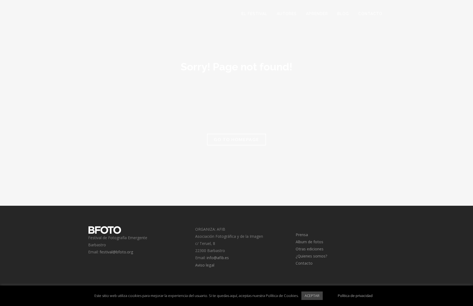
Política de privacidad (355, 295)
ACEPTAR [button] (312, 295)
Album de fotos (309, 241)
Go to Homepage (236, 139)
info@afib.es (218, 257)
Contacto (304, 263)
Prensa (302, 234)
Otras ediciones (310, 248)
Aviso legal (204, 265)
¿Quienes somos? (311, 256)
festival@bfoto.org (116, 251)
